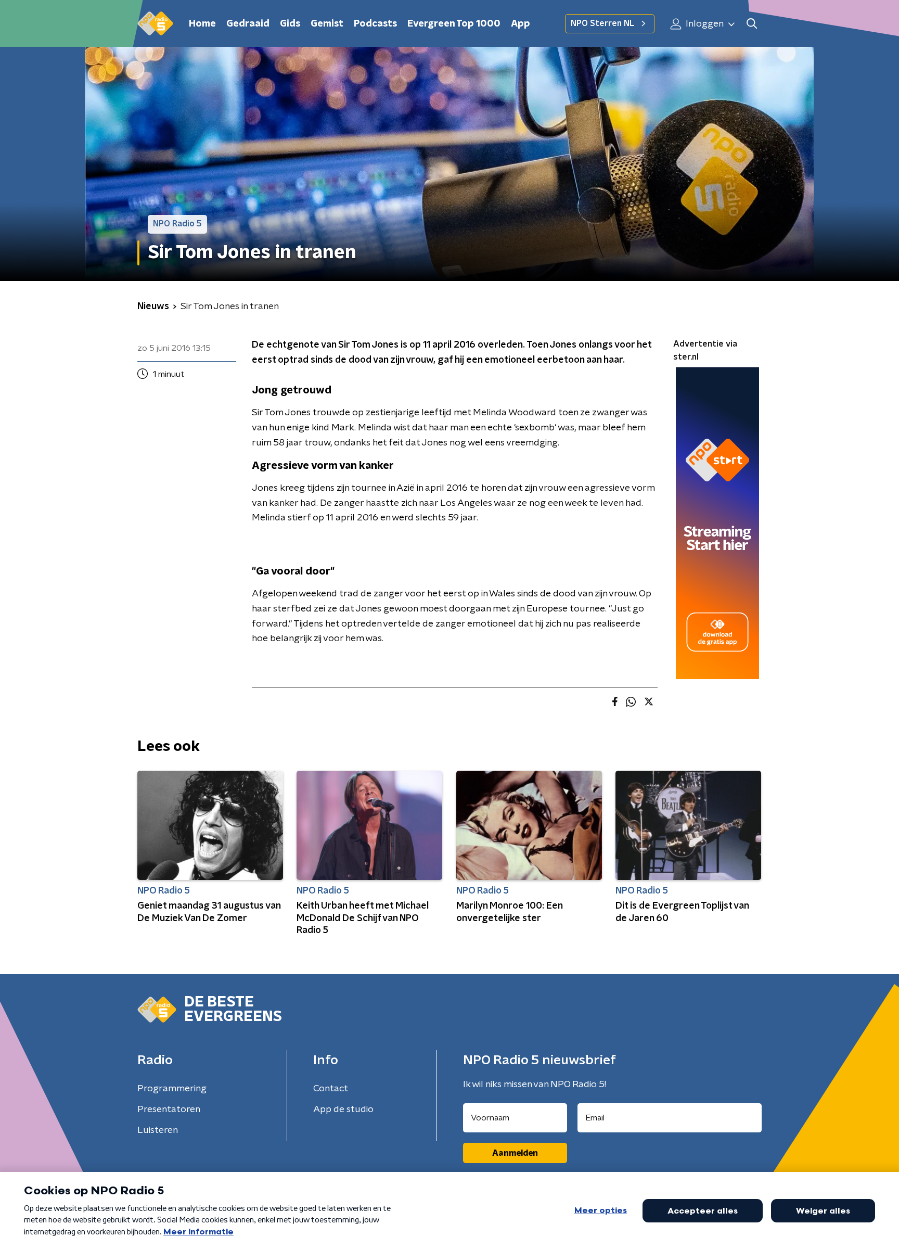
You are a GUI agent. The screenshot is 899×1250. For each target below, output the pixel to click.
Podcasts (375, 24)
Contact (330, 1088)
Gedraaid (247, 24)
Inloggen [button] (704, 24)
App (520, 24)
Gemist (327, 24)
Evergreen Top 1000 (453, 24)
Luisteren (157, 1130)
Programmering (172, 1088)
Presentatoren (168, 1109)
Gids (290, 24)
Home (202, 24)
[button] (751, 23)
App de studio (343, 1109)
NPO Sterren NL (602, 23)
